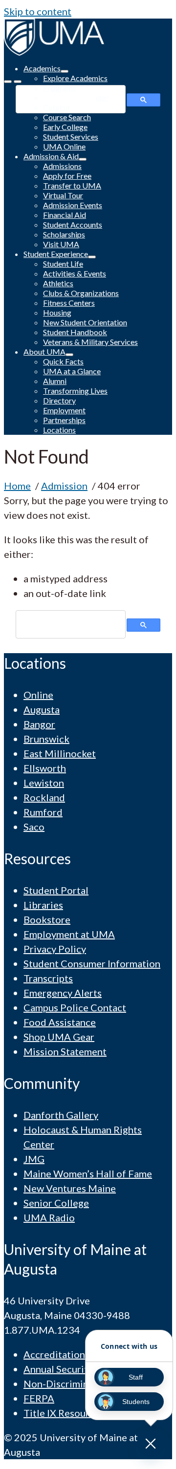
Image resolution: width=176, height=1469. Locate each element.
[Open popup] (150, 1443)
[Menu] (8, 81)
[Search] (18, 81)
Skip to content (37, 11)
